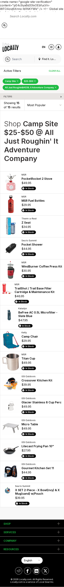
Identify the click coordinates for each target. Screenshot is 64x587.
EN (43, 46)
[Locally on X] (45, 570)
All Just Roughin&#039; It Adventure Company (29, 87)
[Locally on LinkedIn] (36, 570)
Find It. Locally (50, 59)
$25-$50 (29, 81)
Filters (8, 96)
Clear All (54, 71)
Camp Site (10, 81)
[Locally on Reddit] (18, 570)
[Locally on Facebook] (27, 570)
